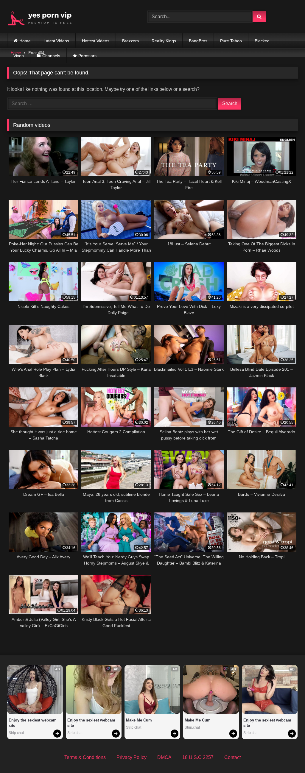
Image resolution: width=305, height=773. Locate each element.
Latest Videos (56, 40)
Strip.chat (16, 733)
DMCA (164, 757)
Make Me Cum (139, 720)
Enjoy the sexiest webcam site (33, 723)
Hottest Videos (95, 40)
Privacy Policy (131, 757)
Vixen (18, 55)
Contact (232, 757)
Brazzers (130, 40)
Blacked (262, 40)
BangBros (198, 40)
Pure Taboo (231, 40)
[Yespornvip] (68, 16)
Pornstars (87, 55)
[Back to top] (286, 755)
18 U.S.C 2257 (198, 757)
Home (25, 40)
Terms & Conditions (85, 757)
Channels (51, 55)
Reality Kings (164, 40)
